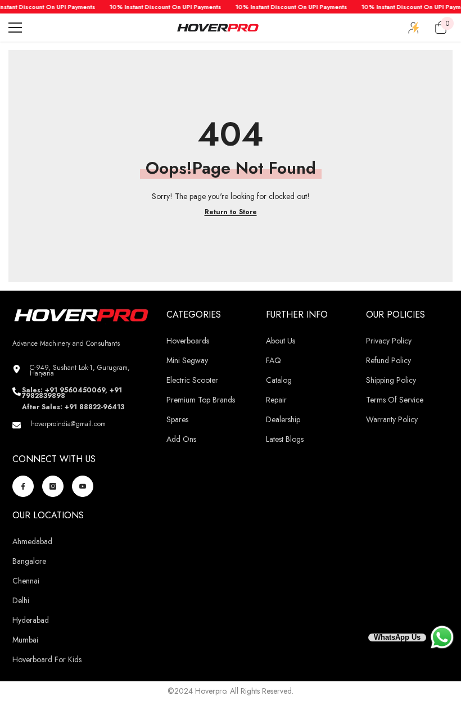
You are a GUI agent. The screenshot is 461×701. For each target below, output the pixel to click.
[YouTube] (82, 486)
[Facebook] (23, 486)
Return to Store (231, 212)
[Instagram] (53, 486)
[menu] (15, 27)
